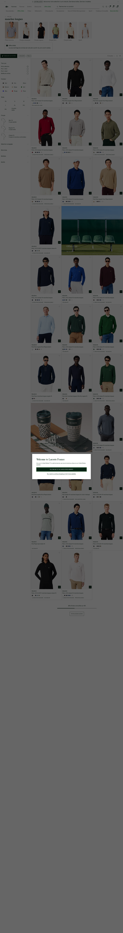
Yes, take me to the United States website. (61, 469)
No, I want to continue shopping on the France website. (61, 473)
